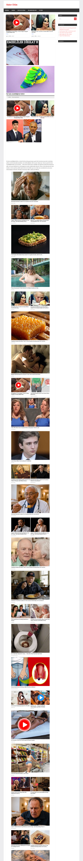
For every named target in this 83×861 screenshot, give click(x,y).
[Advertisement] (30, 151)
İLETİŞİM (41, 10)
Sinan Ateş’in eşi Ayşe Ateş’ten (66, 32)
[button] (30, 79)
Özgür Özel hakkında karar (65, 35)
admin (9, 97)
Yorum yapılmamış (15, 97)
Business (7, 10)
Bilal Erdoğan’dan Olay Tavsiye (66, 34)
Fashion (13, 10)
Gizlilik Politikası (21, 10)
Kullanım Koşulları (32, 10)
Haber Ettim (11, 4)
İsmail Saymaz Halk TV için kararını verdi (68, 31)
